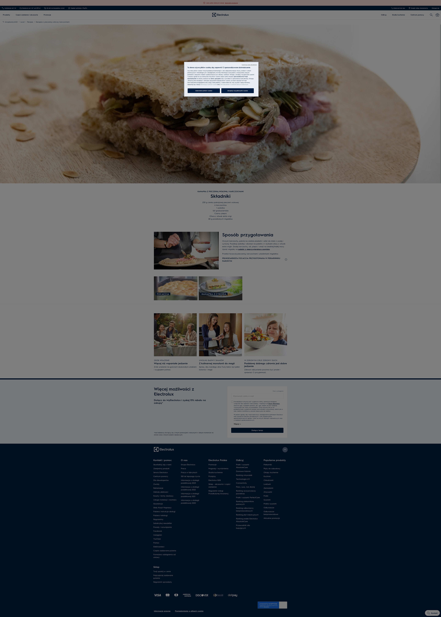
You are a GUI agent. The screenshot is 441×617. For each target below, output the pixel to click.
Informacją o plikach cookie (208, 84)
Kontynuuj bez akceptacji (249, 64)
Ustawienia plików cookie (203, 91)
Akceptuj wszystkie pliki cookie (237, 91)
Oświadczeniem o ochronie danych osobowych (234, 84)
